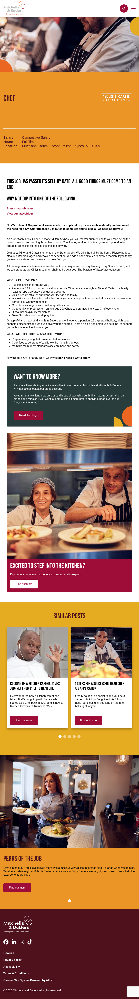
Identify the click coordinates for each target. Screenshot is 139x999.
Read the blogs (28, 415)
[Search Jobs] (124, 8)
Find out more (24, 583)
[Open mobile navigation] (133, 8)
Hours (8, 142)
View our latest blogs (20, 213)
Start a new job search (21, 208)
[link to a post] (37, 652)
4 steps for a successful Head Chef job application (99, 686)
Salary (8, 137)
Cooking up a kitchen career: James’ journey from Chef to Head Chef (35, 686)
